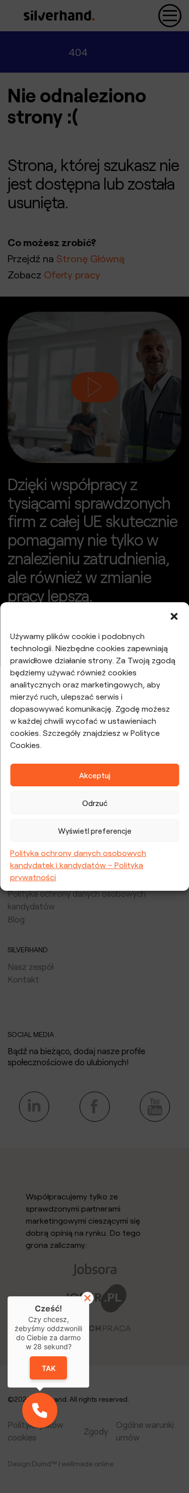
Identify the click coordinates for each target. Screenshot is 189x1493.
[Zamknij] (87, 1298)
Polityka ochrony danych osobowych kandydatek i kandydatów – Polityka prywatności (78, 865)
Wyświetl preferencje (95, 830)
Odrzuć (94, 803)
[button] (174, 615)
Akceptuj (94, 775)
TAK (48, 1368)
